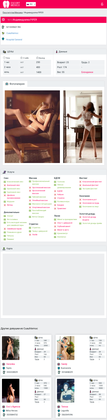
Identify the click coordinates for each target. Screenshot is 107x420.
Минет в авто (63, 230)
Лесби (34, 235)
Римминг (10, 239)
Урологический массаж (38, 192)
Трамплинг (61, 208)
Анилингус (61, 237)
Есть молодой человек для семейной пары (17, 223)
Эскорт (10, 216)
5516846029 (67, 372)
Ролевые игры (63, 201)
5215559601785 (13, 27)
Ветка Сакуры (38, 217)
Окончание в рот (89, 199)
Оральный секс (13, 189)
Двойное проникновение (13, 196)
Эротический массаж (41, 187)
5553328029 (12, 372)
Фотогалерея (17, 83)
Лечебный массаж (40, 200)
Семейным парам (14, 229)
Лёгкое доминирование (64, 186)
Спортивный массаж (41, 207)
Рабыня (60, 194)
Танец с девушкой (39, 231)
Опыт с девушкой (64, 223)
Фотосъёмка (12, 219)
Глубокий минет (63, 226)
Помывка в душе (14, 232)
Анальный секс (13, 185)
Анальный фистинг (90, 185)
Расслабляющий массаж (39, 211)
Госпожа (61, 182)
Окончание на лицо (90, 206)
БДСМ (59, 191)
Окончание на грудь (90, 203)
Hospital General (13, 39)
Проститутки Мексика (13, 12)
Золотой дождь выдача (89, 218)
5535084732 (12, 414)
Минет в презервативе (67, 219)
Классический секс (15, 182)
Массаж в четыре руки (42, 204)
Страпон (61, 198)
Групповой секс (13, 192)
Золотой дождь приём (92, 223)
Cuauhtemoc (12, 33)
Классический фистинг (92, 182)
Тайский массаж (39, 197)
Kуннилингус (62, 233)
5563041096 (67, 414)
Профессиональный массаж (40, 182)
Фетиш (10, 205)
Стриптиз (36, 228)
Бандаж (60, 205)
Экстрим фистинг (89, 189)
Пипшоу (10, 236)
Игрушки (10, 201)
